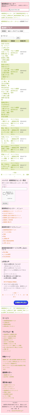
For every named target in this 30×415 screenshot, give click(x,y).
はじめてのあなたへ (8, 213)
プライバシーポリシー (9, 388)
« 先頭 (14, 172)
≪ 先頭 (14, 293)
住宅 (10, 361)
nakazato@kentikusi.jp (17, 410)
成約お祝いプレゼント (9, 326)
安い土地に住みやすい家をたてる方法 (13, 347)
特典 (4, 234)
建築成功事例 (7, 324)
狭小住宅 (23, 359)
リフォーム (5, 361)
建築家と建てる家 (7, 359)
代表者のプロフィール (9, 385)
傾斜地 (18, 359)
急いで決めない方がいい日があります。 (5, 166)
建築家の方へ (8, 375)
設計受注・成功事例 (9, 377)
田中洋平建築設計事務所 (10, 282)
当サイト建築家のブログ (10, 338)
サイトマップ (18, 312)
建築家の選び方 (7, 222)
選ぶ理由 (5, 252)
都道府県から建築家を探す (10, 334)
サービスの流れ (7, 232)
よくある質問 (6, 254)
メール (4, 187)
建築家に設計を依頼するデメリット (12, 217)
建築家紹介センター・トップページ (12, 211)
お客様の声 (10, 15)
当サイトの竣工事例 (9, 341)
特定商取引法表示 (8, 394)
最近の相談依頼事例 (8, 241)
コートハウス (6, 367)
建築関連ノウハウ (8, 340)
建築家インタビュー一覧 (10, 343)
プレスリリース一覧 (9, 398)
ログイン (16, 17)
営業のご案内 (7, 392)
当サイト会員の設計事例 (10, 336)
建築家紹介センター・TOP (8, 13)
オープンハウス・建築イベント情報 (12, 345)
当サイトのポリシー (9, 386)
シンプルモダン (6, 363)
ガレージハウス (21, 361)
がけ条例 (15, 365)
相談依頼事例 (17, 15)
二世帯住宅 (14, 361)
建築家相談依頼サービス (9, 230)
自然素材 (14, 359)
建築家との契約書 (8, 220)
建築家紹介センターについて (11, 390)
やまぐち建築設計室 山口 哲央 (15, 53)
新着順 (4, 31)
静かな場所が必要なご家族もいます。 (5, 148)
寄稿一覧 (6, 349)
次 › (24, 174)
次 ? (24, 295)
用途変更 (20, 365)
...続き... (4, 369)
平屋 (24, 365)
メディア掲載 (7, 396)
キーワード (4, 36)
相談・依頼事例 (18, 310)
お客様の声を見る (21, 302)
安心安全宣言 (9, 17)
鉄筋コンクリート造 (7, 365)
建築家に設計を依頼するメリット (12, 215)
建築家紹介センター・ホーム (10, 21)
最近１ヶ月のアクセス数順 (15, 31)
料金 (23, 15)
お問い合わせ (6, 243)
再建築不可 (13, 363)
